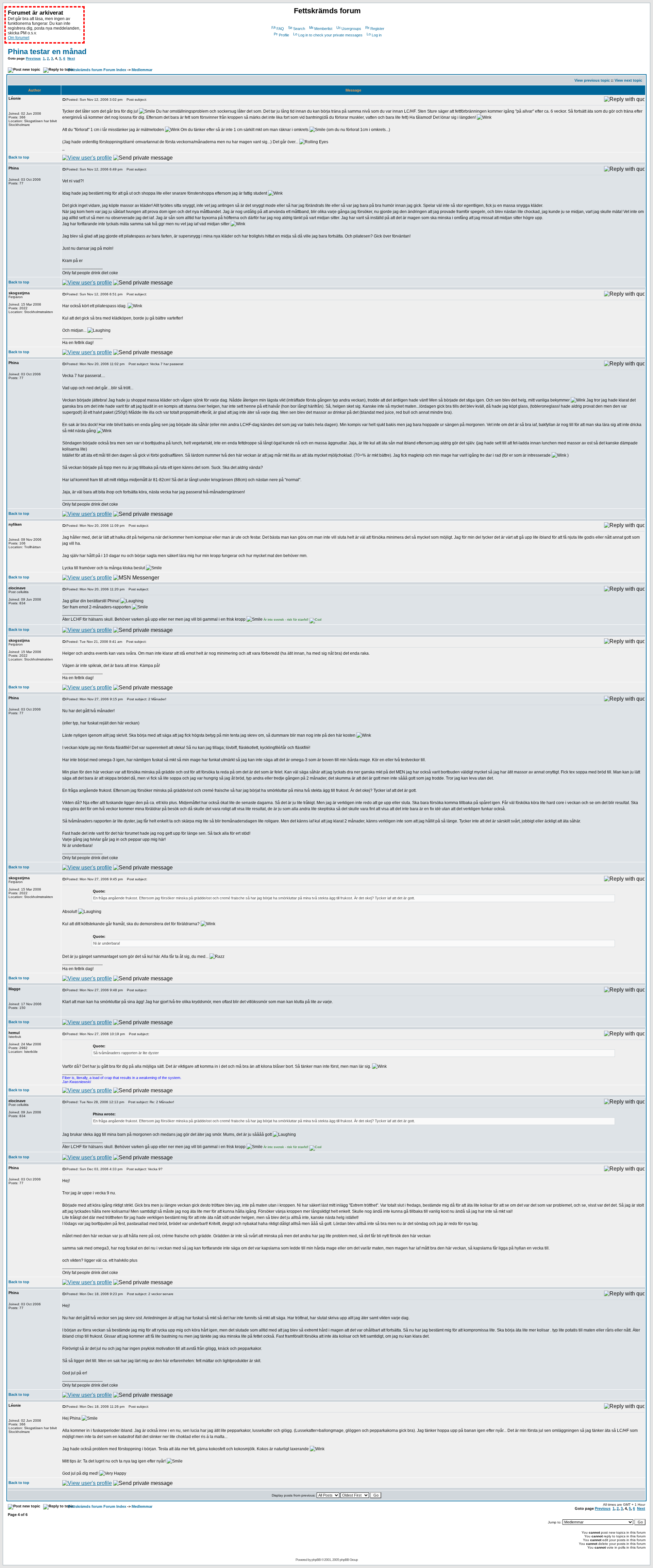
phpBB (316, 1560)
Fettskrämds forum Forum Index (97, 70)
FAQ (280, 29)
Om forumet (18, 37)
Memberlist (323, 29)
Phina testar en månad (47, 51)
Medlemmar (142, 70)
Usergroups (351, 29)
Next (71, 58)
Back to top (19, 157)
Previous (33, 58)
